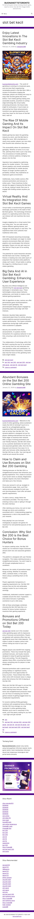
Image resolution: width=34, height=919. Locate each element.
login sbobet (6, 905)
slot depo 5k (6, 818)
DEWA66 (5, 805)
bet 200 (13, 362)
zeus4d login (6, 879)
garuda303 (6, 865)
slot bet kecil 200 (14, 727)
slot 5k (4, 837)
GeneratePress (17, 916)
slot (6, 720)
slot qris (5, 892)
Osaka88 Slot (6, 828)
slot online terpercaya (9, 824)
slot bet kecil (18, 288)
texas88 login (6, 822)
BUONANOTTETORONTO (17, 3)
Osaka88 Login (7, 826)
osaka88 (5, 907)
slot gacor (5, 888)
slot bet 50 (13, 365)
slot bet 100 (9, 722)
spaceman (5, 843)
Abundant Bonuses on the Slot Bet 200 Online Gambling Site (16, 380)
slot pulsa (5, 851)
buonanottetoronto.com (10, 84)
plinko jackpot (7, 877)
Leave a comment (11, 367)
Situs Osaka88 (7, 847)
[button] (31, 13)
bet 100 (7, 362)
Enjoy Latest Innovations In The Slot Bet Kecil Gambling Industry (14, 38)
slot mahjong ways (8, 896)
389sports (5, 869)
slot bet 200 (21, 362)
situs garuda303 (7, 803)
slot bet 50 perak (20, 725)
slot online (5, 816)
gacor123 (5, 867)
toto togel (5, 820)
